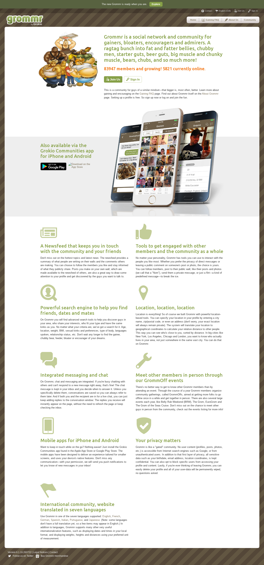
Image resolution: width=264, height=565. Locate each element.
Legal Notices (40, 552)
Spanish (55, 519)
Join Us (240, 11)
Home (193, 20)
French (116, 516)
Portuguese (76, 519)
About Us (233, 20)
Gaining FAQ (212, 20)
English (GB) (224, 11)
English (106, 516)
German (44, 519)
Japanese (94, 519)
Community (250, 20)
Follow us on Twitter (23, 556)
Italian (64, 519)
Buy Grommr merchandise (54, 556)
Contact (208, 11)
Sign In (254, 11)
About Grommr (210, 93)
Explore (156, 4)
